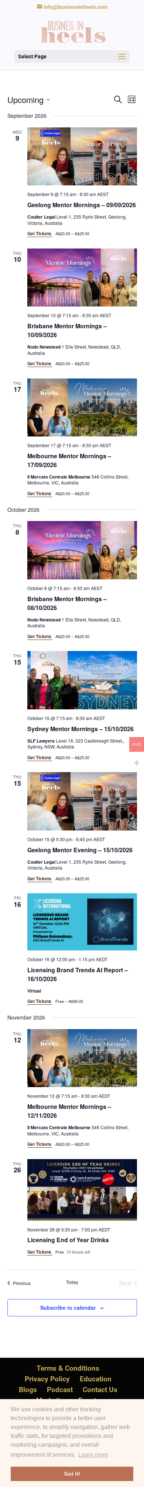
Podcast (60, 1389)
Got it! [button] (72, 1474)
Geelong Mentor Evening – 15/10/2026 (80, 850)
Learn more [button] (93, 1455)
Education (96, 1379)
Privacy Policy (47, 1379)
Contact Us (100, 1389)
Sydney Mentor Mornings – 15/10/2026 (80, 728)
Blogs (28, 1389)
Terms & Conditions (68, 1368)
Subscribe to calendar (68, 1307)
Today (72, 1282)
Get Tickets (39, 233)
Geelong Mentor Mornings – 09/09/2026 (81, 205)
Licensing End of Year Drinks (68, 1240)
